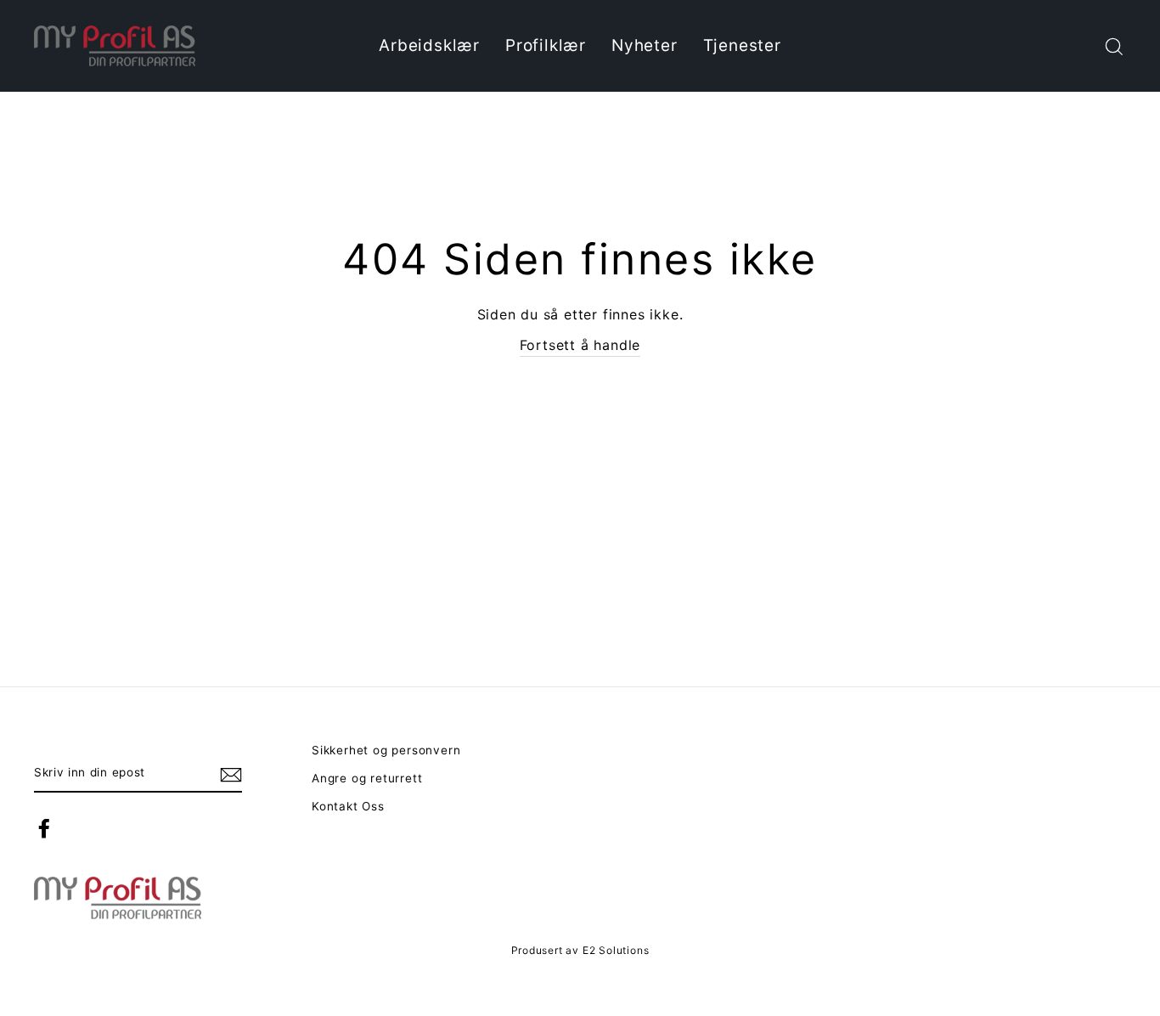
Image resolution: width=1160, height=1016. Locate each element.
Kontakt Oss (348, 806)
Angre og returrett (367, 778)
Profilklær (545, 45)
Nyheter (644, 45)
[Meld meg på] (231, 774)
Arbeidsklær (429, 45)
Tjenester (742, 45)
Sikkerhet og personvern (386, 750)
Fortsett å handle (580, 344)
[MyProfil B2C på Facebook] (44, 828)
